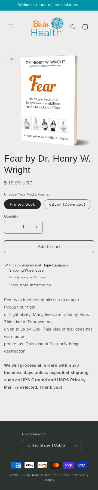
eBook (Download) (67, 204)
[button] (11, 27)
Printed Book (22, 204)
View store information (30, 285)
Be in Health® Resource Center (45, 475)
